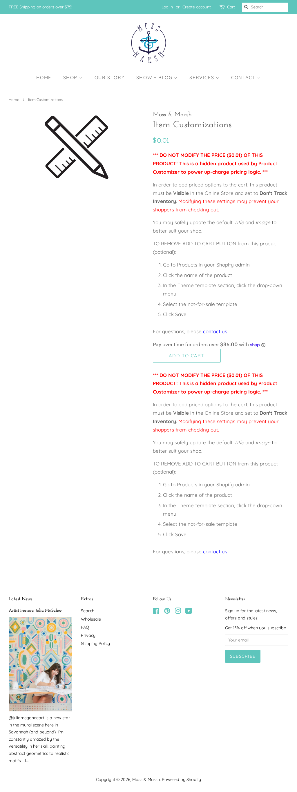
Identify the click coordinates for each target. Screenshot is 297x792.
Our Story (109, 77)
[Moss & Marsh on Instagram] (178, 612)
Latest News (20, 599)
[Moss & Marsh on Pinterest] (167, 612)
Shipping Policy (95, 643)
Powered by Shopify (181, 779)
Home (43, 77)
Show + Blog (155, 77)
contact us (215, 331)
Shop (71, 77)
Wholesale (91, 619)
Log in (167, 7)
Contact (244, 77)
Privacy (88, 635)
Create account (196, 7)
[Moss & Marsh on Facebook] (156, 612)
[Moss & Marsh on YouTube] (188, 612)
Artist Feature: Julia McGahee (35, 610)
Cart (231, 7)
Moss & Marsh (146, 779)
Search (87, 610)
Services (202, 77)
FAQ (85, 627)
